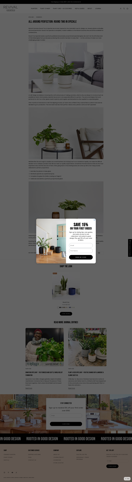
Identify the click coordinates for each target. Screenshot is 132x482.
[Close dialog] (94, 220)
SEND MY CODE (80, 257)
